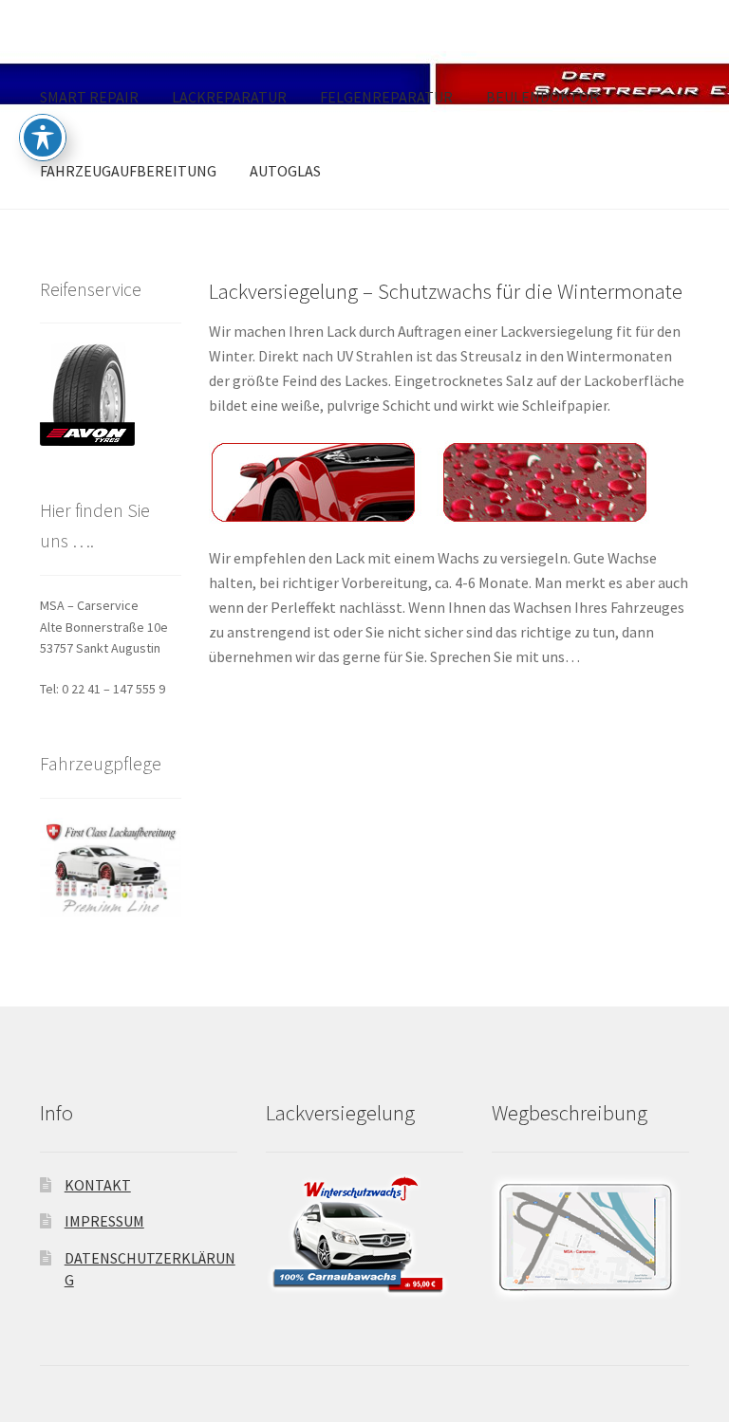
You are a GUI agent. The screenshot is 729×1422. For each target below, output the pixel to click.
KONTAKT (98, 1184)
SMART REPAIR (89, 96)
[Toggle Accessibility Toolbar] (42, 137)
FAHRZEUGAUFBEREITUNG (128, 170)
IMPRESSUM (104, 1220)
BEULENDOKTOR (542, 96)
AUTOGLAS (285, 170)
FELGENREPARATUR (386, 96)
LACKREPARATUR (229, 96)
